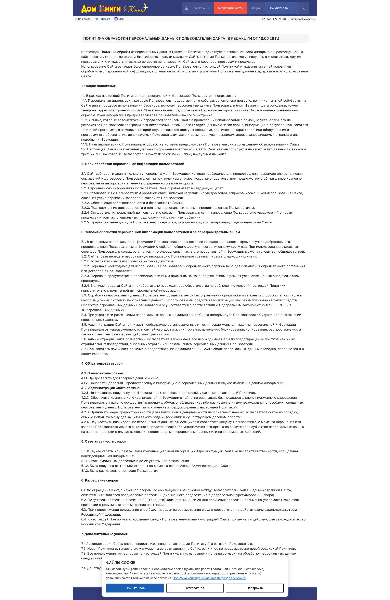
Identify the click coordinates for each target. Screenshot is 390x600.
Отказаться (195, 588)
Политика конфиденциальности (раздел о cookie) (209, 578)
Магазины (202, 8)
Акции (256, 8)
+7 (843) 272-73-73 (274, 18)
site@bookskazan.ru (303, 18)
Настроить (255, 588)
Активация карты (230, 8)
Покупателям (278, 8)
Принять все (135, 588)
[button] (303, 8)
